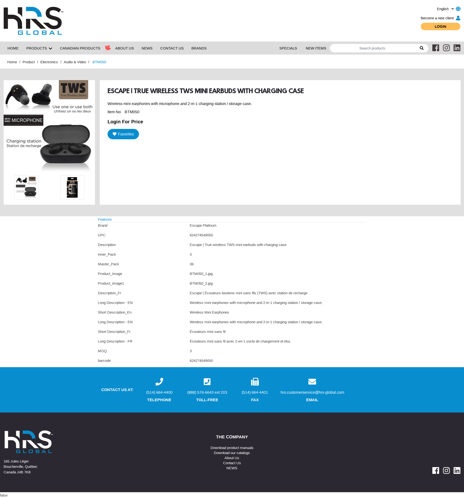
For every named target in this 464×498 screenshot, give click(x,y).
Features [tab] (105, 219)
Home (13, 48)
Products (36, 48)
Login (440, 26)
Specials (288, 48)
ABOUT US (124, 48)
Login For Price (125, 121)
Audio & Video (75, 62)
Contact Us (232, 463)
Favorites (126, 134)
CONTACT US (172, 48)
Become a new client (437, 18)
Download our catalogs (232, 453)
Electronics (49, 62)
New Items (316, 48)
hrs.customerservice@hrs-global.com (312, 392)
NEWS (147, 48)
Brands (199, 48)
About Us (232, 458)
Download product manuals (232, 447)
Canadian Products (80, 48)
